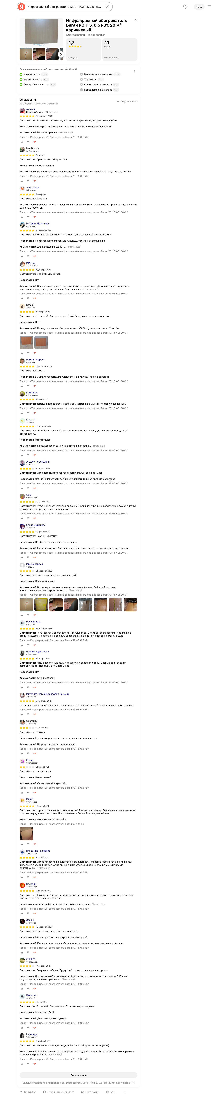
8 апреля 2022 (43, 468)
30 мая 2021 (42, 857)
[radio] (22, 141)
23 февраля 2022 (44, 531)
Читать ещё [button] (66, 132)
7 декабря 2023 (43, 269)
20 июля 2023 (43, 399)
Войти (199, 7)
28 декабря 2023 (44, 230)
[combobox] (64, 6)
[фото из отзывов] (26, 343)
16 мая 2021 (42, 1002)
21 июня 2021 (42, 767)
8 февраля (41, 194)
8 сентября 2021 (44, 700)
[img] (27, 116)
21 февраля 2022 (44, 571)
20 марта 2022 (43, 501)
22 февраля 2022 (44, 116)
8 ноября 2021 (43, 658)
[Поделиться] (136, 19)
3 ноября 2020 (43, 1041)
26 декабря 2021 (44, 628)
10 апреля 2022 (43, 426)
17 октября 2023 (44, 366)
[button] (26, 54)
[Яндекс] (21, 6)
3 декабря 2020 (43, 890)
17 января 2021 (43, 966)
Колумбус (30, 1092)
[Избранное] (185, 6)
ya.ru (113, 1092)
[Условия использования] (134, 71)
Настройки (92, 1092)
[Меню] (209, 6)
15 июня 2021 (42, 806)
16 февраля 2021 (44, 927)
